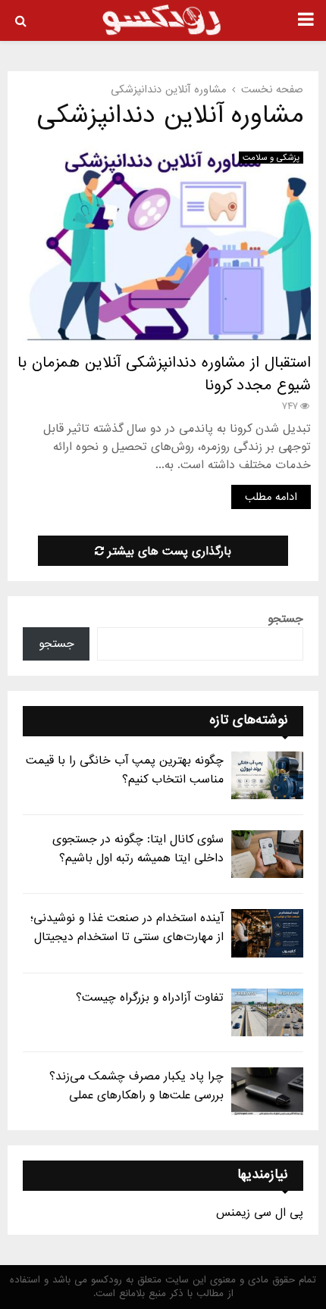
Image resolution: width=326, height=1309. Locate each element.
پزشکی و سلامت (271, 158)
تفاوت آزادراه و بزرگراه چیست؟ (150, 998)
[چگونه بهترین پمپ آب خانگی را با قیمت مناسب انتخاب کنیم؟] (267, 775)
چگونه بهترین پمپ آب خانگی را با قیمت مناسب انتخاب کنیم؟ (125, 770)
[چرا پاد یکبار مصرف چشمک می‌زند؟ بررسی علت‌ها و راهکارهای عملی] (267, 1091)
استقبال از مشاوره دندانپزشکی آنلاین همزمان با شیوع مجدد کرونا (164, 374)
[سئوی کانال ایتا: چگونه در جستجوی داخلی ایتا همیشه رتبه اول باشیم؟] (267, 854)
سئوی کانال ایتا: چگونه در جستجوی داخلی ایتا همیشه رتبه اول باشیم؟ (138, 848)
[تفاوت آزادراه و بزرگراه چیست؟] (267, 1012)
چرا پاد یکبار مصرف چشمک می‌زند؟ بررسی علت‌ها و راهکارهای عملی (136, 1085)
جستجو (285, 619)
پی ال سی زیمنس (259, 1213)
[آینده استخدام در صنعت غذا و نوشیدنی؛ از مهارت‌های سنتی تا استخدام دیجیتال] (267, 933)
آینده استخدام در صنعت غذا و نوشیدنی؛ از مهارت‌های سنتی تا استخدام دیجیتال (127, 927)
